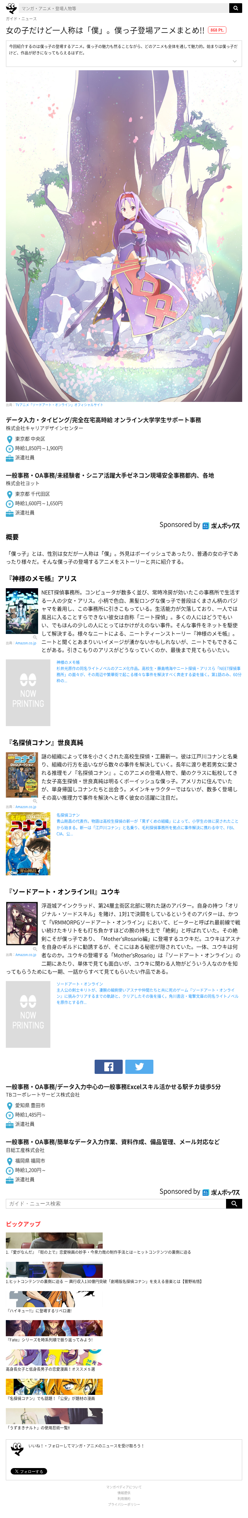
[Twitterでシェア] (139, 1067)
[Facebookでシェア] (109, 1067)
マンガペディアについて (124, 1486)
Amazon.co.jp (26, 642)
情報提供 (124, 1492)
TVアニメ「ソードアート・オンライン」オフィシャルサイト (59, 404)
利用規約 (124, 1498)
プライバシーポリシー (124, 1504)
